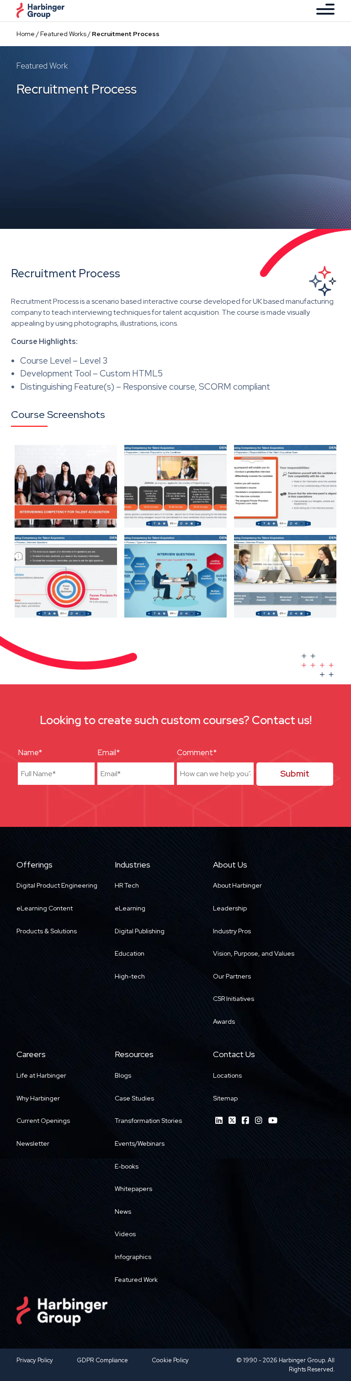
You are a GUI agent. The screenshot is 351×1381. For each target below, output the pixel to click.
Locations (227, 1075)
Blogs (123, 1075)
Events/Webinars (140, 1143)
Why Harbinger (38, 1098)
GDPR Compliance (102, 1360)
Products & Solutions (46, 931)
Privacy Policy (34, 1360)
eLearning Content (44, 908)
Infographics (133, 1257)
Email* (108, 752)
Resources (134, 1054)
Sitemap (225, 1098)
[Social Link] (219, 1120)
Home (25, 34)
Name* (30, 752)
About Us (230, 864)
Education (129, 953)
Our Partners (232, 976)
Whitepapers (133, 1189)
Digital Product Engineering (56, 885)
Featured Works (63, 34)
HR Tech (127, 885)
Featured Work (136, 1279)
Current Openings (43, 1120)
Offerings (34, 864)
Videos (125, 1234)
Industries (132, 864)
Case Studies (134, 1098)
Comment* (197, 752)
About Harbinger (237, 885)
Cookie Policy (170, 1360)
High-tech (130, 976)
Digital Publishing (140, 931)
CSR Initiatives (233, 999)
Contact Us (234, 1054)
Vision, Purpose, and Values (253, 953)
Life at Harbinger (41, 1075)
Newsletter (32, 1143)
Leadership (230, 908)
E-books (126, 1166)
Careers (31, 1054)
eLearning (130, 908)
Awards (224, 1021)
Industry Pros (232, 931)
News (123, 1211)
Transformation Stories (148, 1120)
